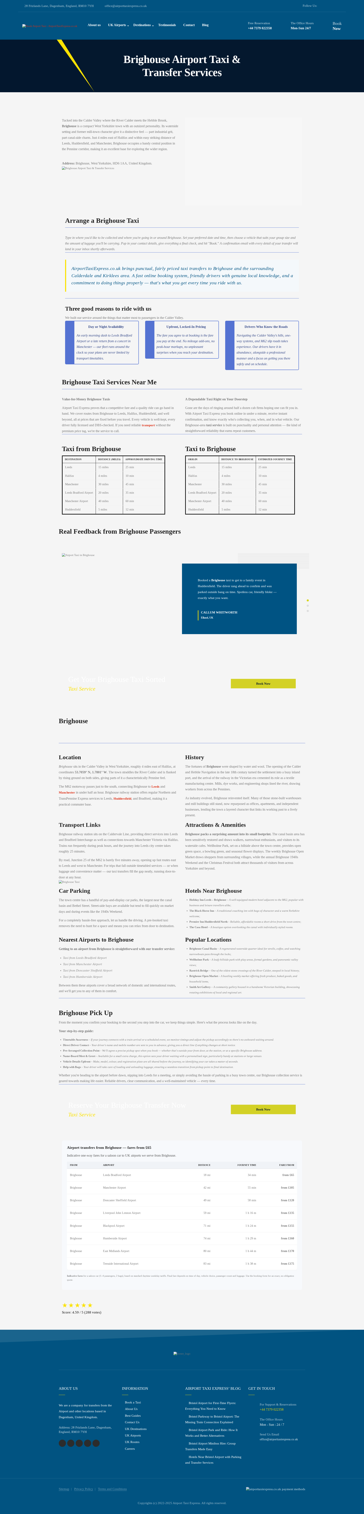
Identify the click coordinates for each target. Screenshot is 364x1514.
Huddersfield (122, 798)
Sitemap (64, 1489)
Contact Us (132, 1422)
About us (94, 25)
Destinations (142, 25)
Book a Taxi (133, 1402)
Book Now (263, 683)
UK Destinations (136, 1429)
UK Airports (117, 25)
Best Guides (133, 1415)
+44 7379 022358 (260, 28)
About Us (131, 1409)
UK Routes (132, 1442)
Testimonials (167, 25)
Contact (189, 25)
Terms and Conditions (112, 1489)
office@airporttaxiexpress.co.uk (126, 6)
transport (148, 425)
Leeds (155, 786)
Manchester (67, 792)
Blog (205, 25)
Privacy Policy (83, 1489)
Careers (130, 1448)
